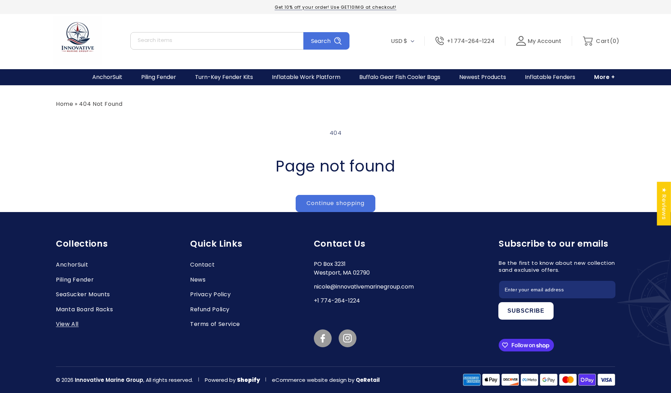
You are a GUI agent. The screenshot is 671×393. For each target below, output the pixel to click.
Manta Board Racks (84, 309)
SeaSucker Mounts (83, 294)
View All (67, 324)
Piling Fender (75, 280)
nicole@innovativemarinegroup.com (364, 287)
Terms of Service (215, 324)
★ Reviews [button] (664, 203)
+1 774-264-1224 (471, 41)
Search (321, 41)
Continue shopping (335, 203)
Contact (202, 265)
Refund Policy (210, 309)
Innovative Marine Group (109, 380)
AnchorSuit (72, 265)
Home (64, 104)
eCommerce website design (310, 380)
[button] (601, 41)
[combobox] (239, 41)
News (198, 280)
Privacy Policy (210, 294)
